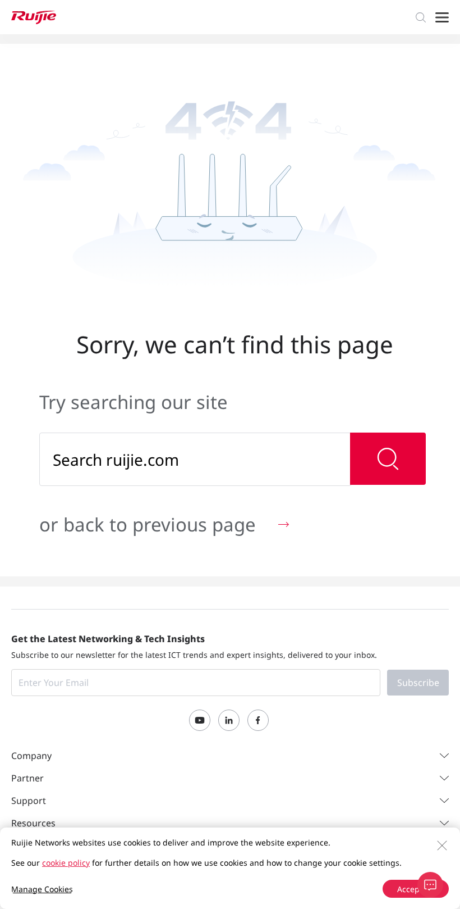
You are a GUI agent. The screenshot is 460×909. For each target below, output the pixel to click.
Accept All (415, 889)
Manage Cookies (42, 889)
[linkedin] (229, 720)
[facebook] (258, 720)
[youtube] (199, 720)
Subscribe (418, 682)
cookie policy (66, 862)
